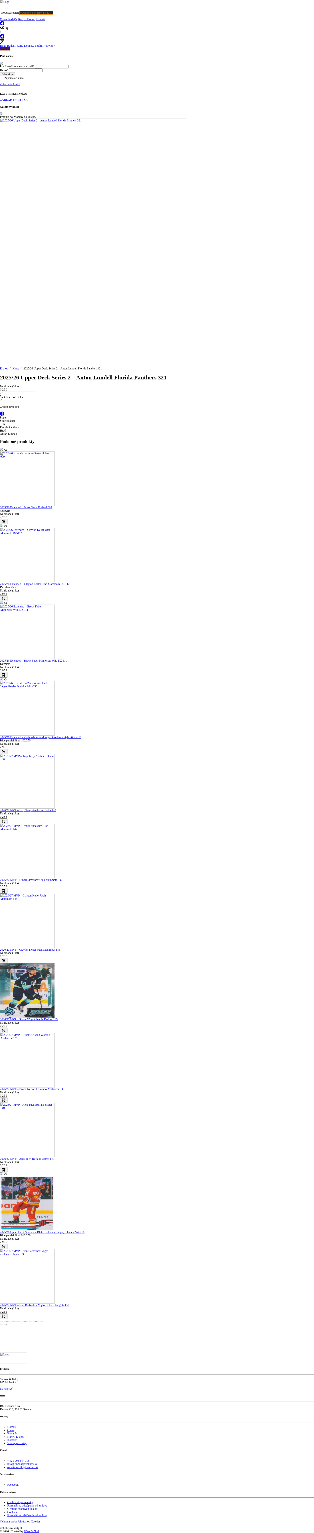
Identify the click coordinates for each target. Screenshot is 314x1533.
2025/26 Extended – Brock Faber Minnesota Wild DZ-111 (33, 660)
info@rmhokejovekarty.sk (22, 1463)
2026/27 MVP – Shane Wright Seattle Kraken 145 (29, 1019)
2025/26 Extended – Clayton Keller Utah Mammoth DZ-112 (35, 583)
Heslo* (4, 70)
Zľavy (6, 48)
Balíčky (11, 45)
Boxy (3, 45)
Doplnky (29, 45)
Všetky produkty (17, 1443)
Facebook (13, 1484)
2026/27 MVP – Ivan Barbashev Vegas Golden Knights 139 (34, 1305)
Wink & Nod (31, 1531)
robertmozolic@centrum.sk (22, 1467)
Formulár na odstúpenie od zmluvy (27, 1505)
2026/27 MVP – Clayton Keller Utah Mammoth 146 (30, 949)
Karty (20, 45)
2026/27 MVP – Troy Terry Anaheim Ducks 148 (28, 810)
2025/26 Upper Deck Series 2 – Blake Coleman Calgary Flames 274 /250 (42, 1232)
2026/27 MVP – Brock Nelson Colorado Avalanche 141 (32, 1089)
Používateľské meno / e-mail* (17, 66)
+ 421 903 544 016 (18, 1460)
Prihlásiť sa (7, 74)
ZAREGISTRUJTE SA (14, 99)
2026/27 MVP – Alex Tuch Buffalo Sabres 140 (27, 1158)
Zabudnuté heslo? (10, 84)
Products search (10, 12)
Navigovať (6, 1388)
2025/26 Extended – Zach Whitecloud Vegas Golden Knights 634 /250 (40, 737)
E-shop (4, 368)
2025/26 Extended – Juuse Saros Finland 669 (26, 507)
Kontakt (40, 19)
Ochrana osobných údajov (22, 1508)
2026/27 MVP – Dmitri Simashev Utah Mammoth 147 (31, 879)
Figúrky (39, 45)
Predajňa (12, 19)
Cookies (12, 1512)
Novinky (50, 45)
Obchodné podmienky (20, 1502)
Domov (11, 1426)
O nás (3, 19)
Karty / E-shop (26, 19)
